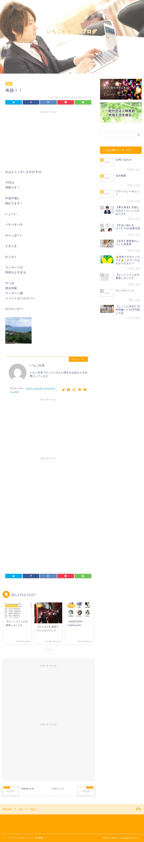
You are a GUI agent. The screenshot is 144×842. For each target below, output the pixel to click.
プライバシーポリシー (18, 838)
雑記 (9, 84)
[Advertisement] (48, 139)
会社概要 (39, 838)
